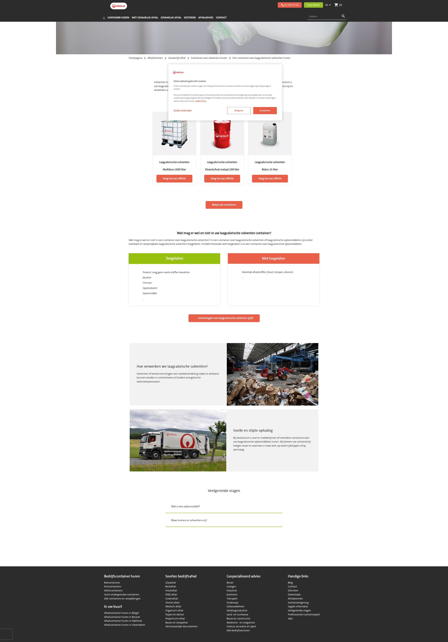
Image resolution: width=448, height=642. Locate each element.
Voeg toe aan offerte (174, 178)
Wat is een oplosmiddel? (185, 506)
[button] (224, 506)
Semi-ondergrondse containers (121, 594)
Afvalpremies (295, 598)
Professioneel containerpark (304, 614)
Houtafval (171, 590)
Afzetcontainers (113, 590)
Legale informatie (298, 606)
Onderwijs (232, 603)
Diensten (293, 590)
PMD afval (171, 594)
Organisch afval (174, 610)
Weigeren (238, 110)
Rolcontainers (112, 583)
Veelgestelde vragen (299, 610)
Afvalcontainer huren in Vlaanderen (124, 625)
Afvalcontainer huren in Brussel (122, 617)
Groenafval (171, 598)
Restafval (170, 586)
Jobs (290, 618)
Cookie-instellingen (183, 110)
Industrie (232, 590)
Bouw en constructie (238, 618)
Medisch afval (173, 606)
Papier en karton (174, 614)
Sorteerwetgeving (298, 603)
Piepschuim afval (175, 618)
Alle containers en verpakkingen (122, 598)
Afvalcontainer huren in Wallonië (123, 621)
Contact (292, 586)
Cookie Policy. (200, 101)
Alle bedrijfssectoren (238, 630)
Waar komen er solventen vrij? (189, 520)
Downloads (294, 594)
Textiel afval (172, 603)
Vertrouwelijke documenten (181, 626)
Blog (290, 583)
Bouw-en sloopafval (176, 622)
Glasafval (170, 583)
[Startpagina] (104, 17)
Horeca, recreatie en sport (241, 626)
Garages (231, 586)
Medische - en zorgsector (241, 622)
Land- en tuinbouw (237, 614)
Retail (230, 583)
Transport (232, 598)
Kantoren (232, 594)
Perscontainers (112, 586)
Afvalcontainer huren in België (121, 613)
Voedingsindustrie (237, 610)
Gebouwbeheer (235, 606)
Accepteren (265, 110)
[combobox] (326, 17)
